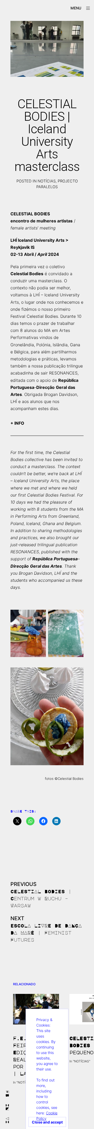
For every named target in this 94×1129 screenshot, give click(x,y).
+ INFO (17, 423)
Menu (75, 8)
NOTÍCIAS (47, 181)
